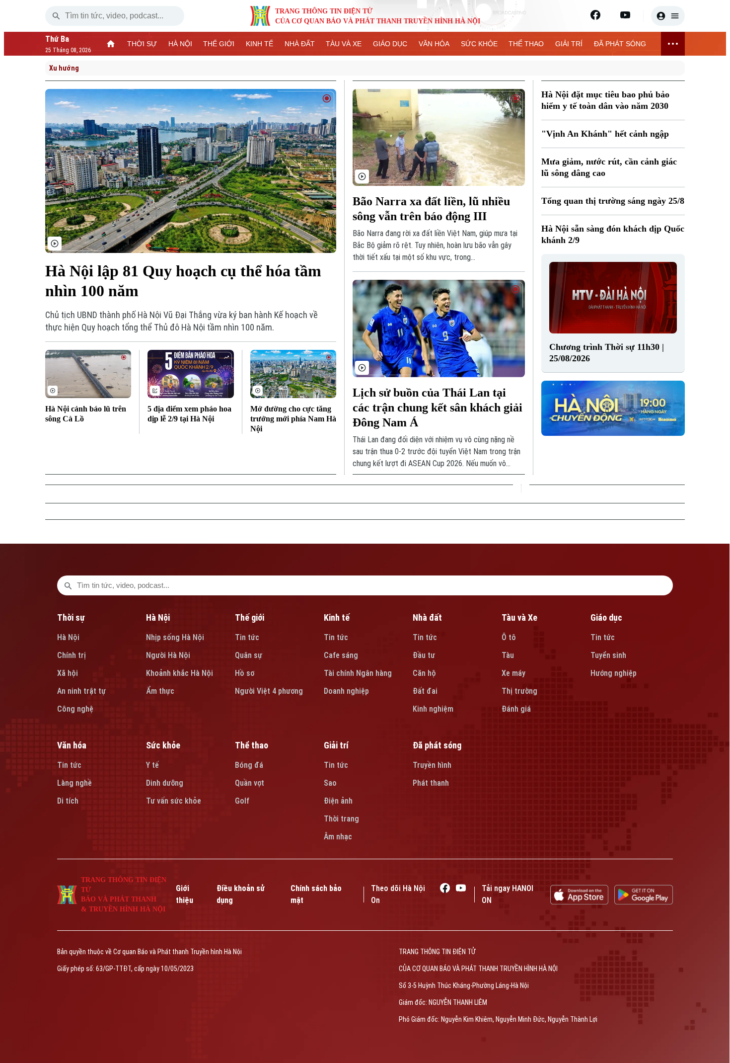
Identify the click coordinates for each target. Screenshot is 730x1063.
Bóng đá (249, 765)
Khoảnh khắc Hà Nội (179, 673)
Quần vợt (249, 783)
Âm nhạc (338, 836)
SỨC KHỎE (479, 44)
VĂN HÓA (434, 44)
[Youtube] (625, 15)
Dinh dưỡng (164, 783)
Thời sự (71, 617)
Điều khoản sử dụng (241, 894)
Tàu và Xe (519, 617)
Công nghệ (75, 709)
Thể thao (251, 745)
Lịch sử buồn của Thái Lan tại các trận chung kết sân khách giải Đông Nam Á (437, 407)
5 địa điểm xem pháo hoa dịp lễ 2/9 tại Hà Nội (189, 414)
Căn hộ (424, 673)
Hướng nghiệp (613, 673)
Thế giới (249, 617)
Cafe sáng (341, 655)
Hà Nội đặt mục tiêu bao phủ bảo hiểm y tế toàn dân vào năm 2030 (605, 100)
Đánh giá (516, 709)
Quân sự (248, 655)
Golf (242, 801)
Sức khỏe (163, 745)
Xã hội (67, 673)
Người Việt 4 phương (269, 691)
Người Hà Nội (168, 655)
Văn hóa (71, 745)
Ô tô (509, 637)
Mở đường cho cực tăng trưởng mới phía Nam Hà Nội (293, 419)
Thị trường (519, 691)
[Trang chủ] (111, 44)
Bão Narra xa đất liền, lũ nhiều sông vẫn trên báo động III (431, 209)
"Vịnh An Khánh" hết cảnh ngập (605, 134)
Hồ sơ (244, 673)
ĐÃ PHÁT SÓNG (620, 44)
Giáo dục (606, 617)
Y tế (152, 765)
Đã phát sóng (437, 745)
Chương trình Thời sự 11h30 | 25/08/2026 (606, 352)
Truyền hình (432, 765)
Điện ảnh (338, 801)
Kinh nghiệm (433, 709)
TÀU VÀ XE (344, 44)
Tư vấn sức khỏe (173, 801)
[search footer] (68, 585)
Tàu (508, 655)
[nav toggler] (673, 44)
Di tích (67, 801)
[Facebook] (595, 15)
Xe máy (513, 673)
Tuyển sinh (608, 655)
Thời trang (341, 818)
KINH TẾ (259, 44)
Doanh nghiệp (346, 691)
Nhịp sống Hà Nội (175, 637)
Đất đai (425, 691)
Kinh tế (337, 617)
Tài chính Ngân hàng (358, 673)
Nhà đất (427, 617)
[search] (56, 16)
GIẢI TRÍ (569, 44)
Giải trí (336, 745)
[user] (668, 16)
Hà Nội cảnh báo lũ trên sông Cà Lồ (85, 414)
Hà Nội (68, 637)
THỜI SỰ (142, 44)
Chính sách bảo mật (316, 894)
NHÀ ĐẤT (300, 44)
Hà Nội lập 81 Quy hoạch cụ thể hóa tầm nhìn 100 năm (183, 281)
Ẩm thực (160, 691)
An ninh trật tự (81, 691)
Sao (330, 783)
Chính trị (71, 655)
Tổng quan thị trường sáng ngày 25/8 (612, 201)
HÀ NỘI (180, 44)
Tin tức (247, 637)
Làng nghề (74, 783)
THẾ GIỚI (218, 44)
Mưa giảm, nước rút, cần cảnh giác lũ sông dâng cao (609, 167)
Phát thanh (431, 783)
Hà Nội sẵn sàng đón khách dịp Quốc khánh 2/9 (612, 234)
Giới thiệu (184, 894)
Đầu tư (424, 655)
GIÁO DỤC (390, 44)
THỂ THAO (526, 44)
